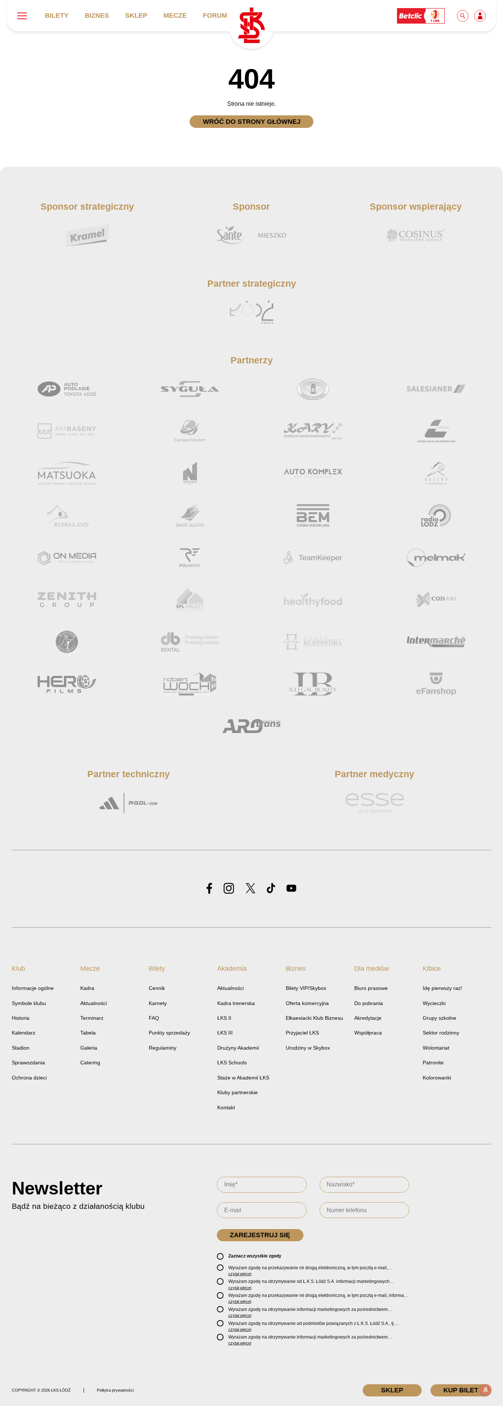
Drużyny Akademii (238, 1048)
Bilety (56, 15)
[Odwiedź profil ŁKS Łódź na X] (250, 888)
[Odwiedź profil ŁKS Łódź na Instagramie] (229, 889)
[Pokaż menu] (22, 16)
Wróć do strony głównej (251, 121)
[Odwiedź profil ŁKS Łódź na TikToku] (271, 888)
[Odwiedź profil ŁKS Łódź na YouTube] (291, 889)
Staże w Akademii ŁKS (243, 1078)
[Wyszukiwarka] (463, 15)
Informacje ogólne (33, 988)
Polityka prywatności (115, 1390)
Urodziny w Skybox (308, 1048)
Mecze (175, 15)
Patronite (433, 1062)
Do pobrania (368, 1003)
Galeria (88, 1048)
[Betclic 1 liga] (421, 15)
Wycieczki (434, 1003)
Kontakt (226, 1107)
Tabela (88, 1033)
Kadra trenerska (236, 1003)
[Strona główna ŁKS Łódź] (251, 26)
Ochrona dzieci (29, 1078)
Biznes (97, 15)
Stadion (20, 1048)
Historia (20, 1018)
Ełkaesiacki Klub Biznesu (314, 1018)
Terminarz (91, 1018)
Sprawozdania (28, 1062)
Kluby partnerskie (237, 1092)
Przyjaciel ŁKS (302, 1033)
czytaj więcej (239, 1273)
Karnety (158, 1003)
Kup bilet (460, 1390)
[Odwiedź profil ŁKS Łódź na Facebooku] (209, 889)
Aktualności (93, 1003)
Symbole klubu (29, 1003)
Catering (90, 1062)
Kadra (87, 988)
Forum (215, 15)
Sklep (136, 15)
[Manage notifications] (486, 1390)
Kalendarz (23, 1033)
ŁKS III (225, 1033)
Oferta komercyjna (307, 1003)
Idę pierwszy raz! (442, 988)
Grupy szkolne (439, 1018)
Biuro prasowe (371, 988)
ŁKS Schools (232, 1062)
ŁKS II (224, 1018)
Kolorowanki (437, 1078)
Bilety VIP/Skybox (306, 988)
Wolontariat (436, 1048)
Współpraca (368, 1033)
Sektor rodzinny (441, 1033)
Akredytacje (367, 1018)
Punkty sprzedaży (169, 1033)
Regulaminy (162, 1048)
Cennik (157, 988)
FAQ (154, 1018)
